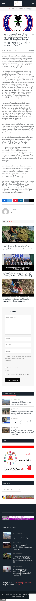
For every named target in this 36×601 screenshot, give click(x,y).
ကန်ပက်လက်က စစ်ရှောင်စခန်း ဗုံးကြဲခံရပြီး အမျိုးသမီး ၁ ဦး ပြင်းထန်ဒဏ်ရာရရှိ (16, 300)
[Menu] (3, 3)
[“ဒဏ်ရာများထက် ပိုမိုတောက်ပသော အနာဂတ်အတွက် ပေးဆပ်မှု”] (6, 402)
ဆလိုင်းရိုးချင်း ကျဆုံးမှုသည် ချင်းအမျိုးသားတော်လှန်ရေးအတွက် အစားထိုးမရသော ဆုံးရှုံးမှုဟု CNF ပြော (18, 248)
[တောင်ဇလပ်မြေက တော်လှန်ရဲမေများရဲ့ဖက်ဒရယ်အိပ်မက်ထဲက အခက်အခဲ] (6, 411)
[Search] (33, 3)
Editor (6, 50)
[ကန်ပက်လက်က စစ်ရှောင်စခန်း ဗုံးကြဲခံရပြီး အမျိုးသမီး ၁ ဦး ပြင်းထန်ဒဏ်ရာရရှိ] (18, 288)
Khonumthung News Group (23, 583)
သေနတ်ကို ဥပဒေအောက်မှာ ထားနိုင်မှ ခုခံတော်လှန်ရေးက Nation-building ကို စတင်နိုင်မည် (22, 432)
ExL (19, 585)
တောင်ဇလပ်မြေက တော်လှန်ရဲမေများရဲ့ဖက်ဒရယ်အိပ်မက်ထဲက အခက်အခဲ (22, 412)
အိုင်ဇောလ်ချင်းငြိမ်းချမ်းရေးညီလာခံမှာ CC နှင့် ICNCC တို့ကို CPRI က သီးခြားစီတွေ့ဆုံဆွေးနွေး (17, 274)
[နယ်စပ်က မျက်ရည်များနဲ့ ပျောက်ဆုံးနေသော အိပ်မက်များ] (6, 420)
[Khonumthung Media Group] (18, 3)
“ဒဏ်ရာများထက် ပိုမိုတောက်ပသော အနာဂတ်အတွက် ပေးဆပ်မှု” (21, 403)
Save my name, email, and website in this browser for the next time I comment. (18, 358)
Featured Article (9, 394)
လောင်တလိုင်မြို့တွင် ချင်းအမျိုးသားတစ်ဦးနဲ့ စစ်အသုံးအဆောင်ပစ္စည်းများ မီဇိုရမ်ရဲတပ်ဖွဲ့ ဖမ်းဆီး (22, 572)
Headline (31, 50)
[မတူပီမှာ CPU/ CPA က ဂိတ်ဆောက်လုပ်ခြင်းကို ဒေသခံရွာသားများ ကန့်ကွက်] (7, 545)
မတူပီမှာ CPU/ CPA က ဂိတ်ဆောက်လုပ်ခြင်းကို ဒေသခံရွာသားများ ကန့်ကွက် (22, 547)
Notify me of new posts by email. (18, 374)
